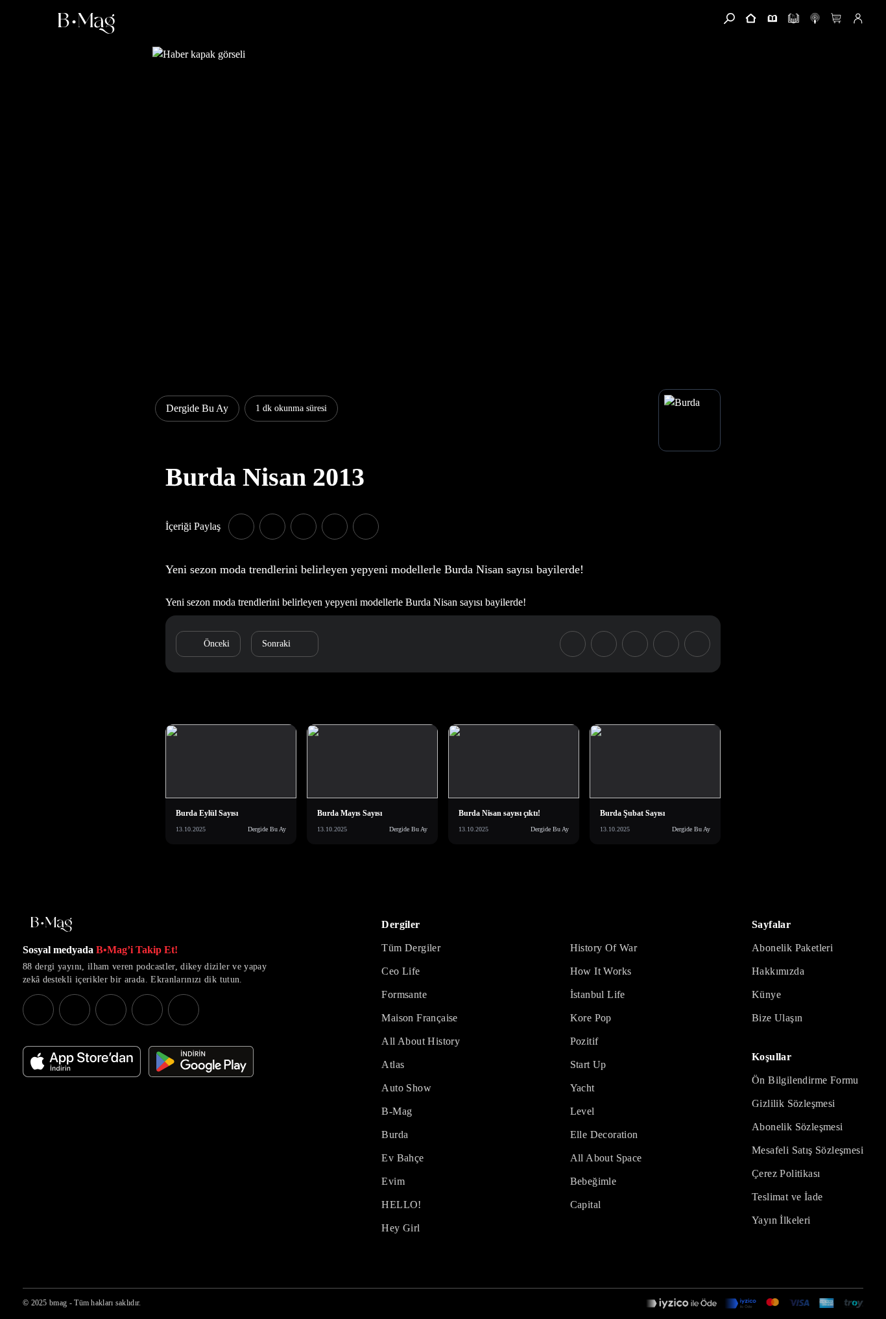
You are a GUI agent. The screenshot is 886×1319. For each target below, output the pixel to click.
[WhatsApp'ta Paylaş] (304, 527)
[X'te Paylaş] (272, 527)
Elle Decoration (604, 1134)
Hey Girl (400, 1227)
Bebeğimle (593, 1181)
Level (582, 1111)
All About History (420, 1041)
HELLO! (401, 1204)
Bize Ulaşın (777, 1017)
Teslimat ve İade (787, 1196)
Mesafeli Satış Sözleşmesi (807, 1150)
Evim (393, 1181)
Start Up (588, 1064)
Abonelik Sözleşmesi (797, 1126)
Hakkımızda (778, 971)
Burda (394, 1134)
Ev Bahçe (402, 1157)
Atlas (392, 1064)
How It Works (601, 971)
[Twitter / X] (110, 1009)
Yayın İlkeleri (781, 1220)
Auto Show (406, 1087)
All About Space (606, 1157)
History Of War (604, 947)
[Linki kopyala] (366, 527)
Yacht (582, 1087)
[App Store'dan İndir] (82, 1061)
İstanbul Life (597, 994)
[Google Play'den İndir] (201, 1061)
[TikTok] (183, 1009)
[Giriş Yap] (857, 18)
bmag (58, 1302)
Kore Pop (591, 1017)
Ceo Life (400, 971)
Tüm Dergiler (410, 947)
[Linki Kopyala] (697, 644)
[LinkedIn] (147, 1009)
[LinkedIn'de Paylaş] (335, 527)
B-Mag (396, 1111)
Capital (585, 1204)
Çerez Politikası (786, 1173)
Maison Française (419, 1017)
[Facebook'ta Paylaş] (241, 527)
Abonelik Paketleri (792, 947)
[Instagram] (38, 1009)
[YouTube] (74, 1009)
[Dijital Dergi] (793, 18)
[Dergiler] (772, 18)
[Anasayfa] (750, 18)
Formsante (404, 994)
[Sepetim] (836, 18)
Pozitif (584, 1041)
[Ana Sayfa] (51, 924)
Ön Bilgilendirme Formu (805, 1080)
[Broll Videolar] (814, 18)
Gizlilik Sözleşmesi (793, 1103)
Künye (766, 994)
